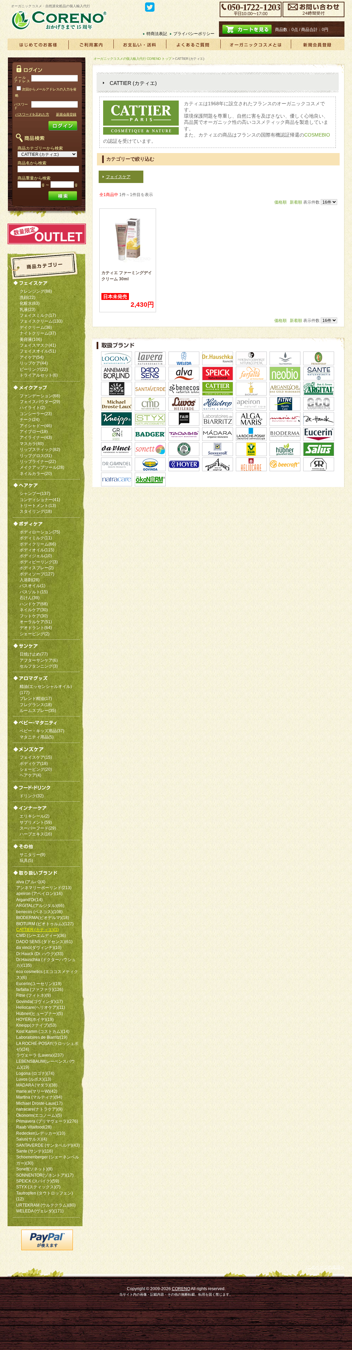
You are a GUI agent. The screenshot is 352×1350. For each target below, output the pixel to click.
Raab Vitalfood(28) (34, 1127)
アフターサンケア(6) (39, 660)
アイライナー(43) (36, 437)
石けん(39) (30, 597)
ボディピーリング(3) (39, 562)
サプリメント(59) (36, 822)
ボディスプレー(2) (37, 567)
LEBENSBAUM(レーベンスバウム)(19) (45, 1064)
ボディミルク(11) (36, 538)
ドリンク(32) (32, 795)
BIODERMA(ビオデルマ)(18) (42, 917)
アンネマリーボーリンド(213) (44, 887)
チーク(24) (30, 419)
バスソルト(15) (34, 592)
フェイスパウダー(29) (40, 401)
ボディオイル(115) (37, 550)
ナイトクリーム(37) (38, 333)
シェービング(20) (36, 769)
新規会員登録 (66, 114)
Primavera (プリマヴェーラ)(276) (47, 1121)
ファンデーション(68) (40, 395)
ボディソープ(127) (37, 574)
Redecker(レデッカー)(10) (40, 1133)
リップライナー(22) (38, 461)
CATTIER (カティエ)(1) (37, 929)
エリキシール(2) (35, 816)
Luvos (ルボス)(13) (33, 1079)
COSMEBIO (317, 135)
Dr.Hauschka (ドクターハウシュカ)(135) (46, 962)
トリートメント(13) (38, 505)
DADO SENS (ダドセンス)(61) (44, 941)
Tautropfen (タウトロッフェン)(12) (44, 1196)
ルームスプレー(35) (38, 710)
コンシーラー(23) (36, 413)
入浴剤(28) (30, 579)
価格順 (280, 202)
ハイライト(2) (32, 407)
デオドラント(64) (36, 627)
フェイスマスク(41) (38, 345)
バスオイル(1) (32, 585)
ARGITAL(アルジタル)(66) (40, 905)
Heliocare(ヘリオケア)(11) (40, 1007)
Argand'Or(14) (29, 899)
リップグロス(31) (36, 455)
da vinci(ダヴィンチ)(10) (39, 947)
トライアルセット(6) (39, 375)
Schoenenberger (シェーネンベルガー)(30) (47, 1160)
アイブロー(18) (34, 431)
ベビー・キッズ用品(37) (42, 730)
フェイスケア (118, 176)
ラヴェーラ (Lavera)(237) (40, 1055)
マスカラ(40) (32, 443)
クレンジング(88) (36, 291)
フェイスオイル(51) (38, 351)
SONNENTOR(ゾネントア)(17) (45, 1175)
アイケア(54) (32, 357)
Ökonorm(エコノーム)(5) (39, 1115)
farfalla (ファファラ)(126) (39, 989)
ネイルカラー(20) (36, 473)
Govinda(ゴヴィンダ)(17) (39, 1001)
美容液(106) (31, 339)
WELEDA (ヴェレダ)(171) (40, 1211)
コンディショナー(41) (40, 499)
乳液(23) (27, 309)
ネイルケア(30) (34, 609)
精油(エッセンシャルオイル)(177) (46, 689)
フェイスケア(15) (36, 757)
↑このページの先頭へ (324, 1267)
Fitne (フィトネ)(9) (33, 995)
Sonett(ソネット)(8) (34, 1169)
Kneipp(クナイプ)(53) (36, 1025)
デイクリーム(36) (36, 327)
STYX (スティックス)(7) (38, 1187)
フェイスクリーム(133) (41, 321)
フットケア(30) (34, 616)
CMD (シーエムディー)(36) (41, 935)
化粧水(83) (30, 303)
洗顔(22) (27, 297)
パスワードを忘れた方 (32, 114)
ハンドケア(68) (34, 604)
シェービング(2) (35, 633)
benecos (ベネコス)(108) (39, 911)
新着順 (296, 202)
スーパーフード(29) (38, 828)
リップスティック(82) (40, 449)
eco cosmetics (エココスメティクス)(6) (47, 974)
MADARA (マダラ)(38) (36, 1085)
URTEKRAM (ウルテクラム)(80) (46, 1205)
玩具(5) (26, 860)
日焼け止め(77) (34, 654)
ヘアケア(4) (30, 775)
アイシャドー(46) (36, 425)
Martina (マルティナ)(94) (39, 1097)
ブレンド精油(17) (36, 698)
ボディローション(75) (40, 532)
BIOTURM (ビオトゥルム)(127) (45, 923)
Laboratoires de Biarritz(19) (41, 1037)
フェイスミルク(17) (38, 315)
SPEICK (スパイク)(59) (37, 1181)
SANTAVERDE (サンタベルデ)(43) (48, 1145)
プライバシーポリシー (193, 33)
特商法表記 (156, 33)
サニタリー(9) (32, 854)
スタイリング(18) (36, 511)
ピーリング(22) (34, 369)
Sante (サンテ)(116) (34, 1151)
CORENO (181, 1288)
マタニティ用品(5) (37, 737)
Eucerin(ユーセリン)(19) (39, 983)
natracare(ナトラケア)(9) (39, 1109)
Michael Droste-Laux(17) (39, 1103)
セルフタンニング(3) (39, 666)
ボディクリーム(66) (38, 544)
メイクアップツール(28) (42, 467)
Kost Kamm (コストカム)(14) (42, 1031)
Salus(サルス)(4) (31, 1139)
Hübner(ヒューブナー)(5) (39, 1013)
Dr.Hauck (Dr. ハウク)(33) (39, 953)
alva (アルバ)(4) (30, 881)
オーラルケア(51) (36, 621)
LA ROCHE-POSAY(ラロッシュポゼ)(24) (47, 1046)
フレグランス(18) (36, 704)
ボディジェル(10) (36, 555)
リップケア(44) (34, 363)
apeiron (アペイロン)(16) (39, 893)
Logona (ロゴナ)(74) (35, 1073)
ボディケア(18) (34, 763)
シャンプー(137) (35, 493)
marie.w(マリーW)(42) (36, 1091)
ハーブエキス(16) (36, 834)
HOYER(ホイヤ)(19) (35, 1019)
